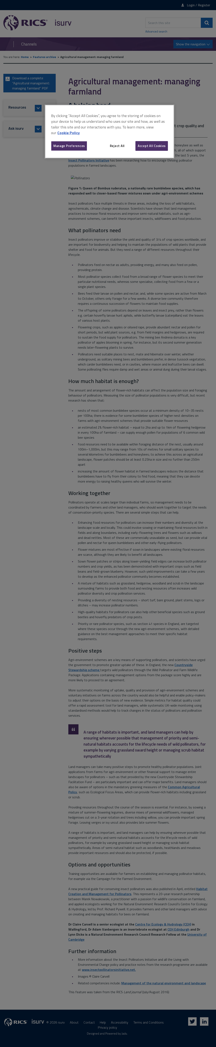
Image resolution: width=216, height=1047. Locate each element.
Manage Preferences (69, 145)
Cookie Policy (68, 133)
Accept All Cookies (152, 145)
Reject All (117, 145)
